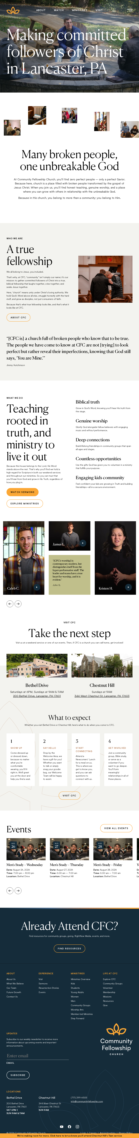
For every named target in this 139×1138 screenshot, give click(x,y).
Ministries (79, 10)
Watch (59, 10)
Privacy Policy (125, 1133)
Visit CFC (69, 795)
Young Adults (77, 992)
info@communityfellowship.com (87, 1101)
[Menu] (125, 10)
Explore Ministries (25, 503)
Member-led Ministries (82, 1014)
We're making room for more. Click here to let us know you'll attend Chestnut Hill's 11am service (69, 1135)
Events (42, 992)
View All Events (116, 828)
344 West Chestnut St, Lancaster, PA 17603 (102, 696)
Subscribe (18, 1075)
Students (75, 988)
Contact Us (12, 996)
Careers (93, 1133)
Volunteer (108, 988)
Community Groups (80, 1005)
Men (73, 1001)
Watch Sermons (22, 492)
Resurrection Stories (49, 988)
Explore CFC (109, 979)
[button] (10, 603)
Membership (109, 992)
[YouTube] (61, 1128)
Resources (108, 1001)
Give (105, 1005)
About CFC (18, 317)
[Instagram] (77, 1128)
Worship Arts (77, 1009)
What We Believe (15, 983)
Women (75, 996)
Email (11, 1063)
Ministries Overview (80, 979)
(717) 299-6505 (79, 1097)
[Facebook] (69, 1128)
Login (83, 1133)
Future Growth (14, 992)
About (41, 10)
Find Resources (69, 948)
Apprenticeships (108, 1133)
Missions (107, 996)
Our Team (11, 988)
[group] (26, 860)
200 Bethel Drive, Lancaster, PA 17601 (37, 696)
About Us (11, 979)
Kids (73, 983)
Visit (99, 10)
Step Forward (77, 1018)
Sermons (43, 983)
